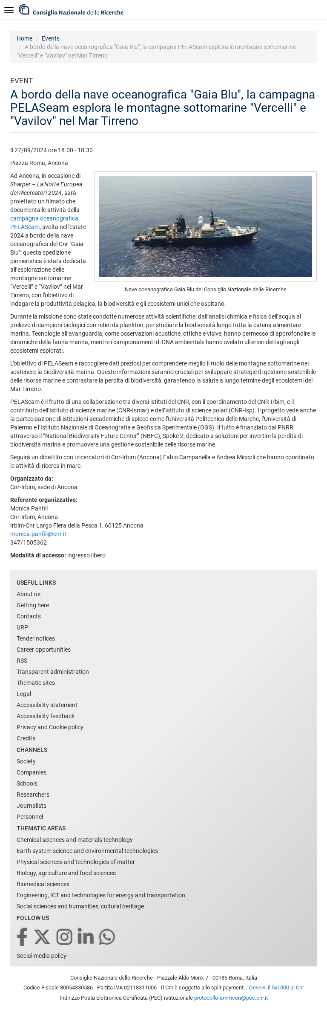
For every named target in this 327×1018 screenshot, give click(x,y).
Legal (24, 693)
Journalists (31, 805)
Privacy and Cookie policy (50, 727)
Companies (31, 772)
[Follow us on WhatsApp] (107, 937)
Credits (26, 738)
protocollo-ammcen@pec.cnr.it (231, 998)
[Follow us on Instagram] (65, 937)
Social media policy (41, 955)
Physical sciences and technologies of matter (76, 861)
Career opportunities (44, 649)
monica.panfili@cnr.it (38, 534)
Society (26, 761)
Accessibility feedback (46, 716)
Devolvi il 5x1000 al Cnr (276, 987)
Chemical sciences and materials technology (75, 839)
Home (24, 38)
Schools (27, 783)
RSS (22, 660)
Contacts (29, 616)
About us (28, 594)
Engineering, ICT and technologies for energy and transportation (101, 895)
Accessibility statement (47, 705)
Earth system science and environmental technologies (87, 850)
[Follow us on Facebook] (23, 937)
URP (22, 627)
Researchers (33, 794)
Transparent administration (53, 671)
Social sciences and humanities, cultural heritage (80, 906)
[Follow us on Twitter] (42, 937)
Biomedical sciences (43, 884)
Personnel (30, 816)
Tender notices (36, 638)
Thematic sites (36, 682)
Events (51, 38)
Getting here (33, 605)
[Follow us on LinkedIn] (86, 937)
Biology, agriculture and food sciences (66, 873)
